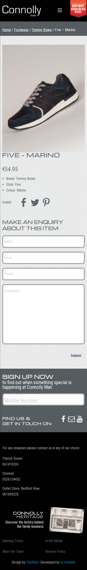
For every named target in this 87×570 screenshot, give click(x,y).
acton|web (68, 562)
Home (6, 30)
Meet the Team (13, 551)
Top (82, 564)
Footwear (21, 30)
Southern (32, 562)
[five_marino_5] (43, 98)
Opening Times (12, 541)
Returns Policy (55, 551)
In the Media (53, 541)
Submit (76, 355)
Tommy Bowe (42, 30)
